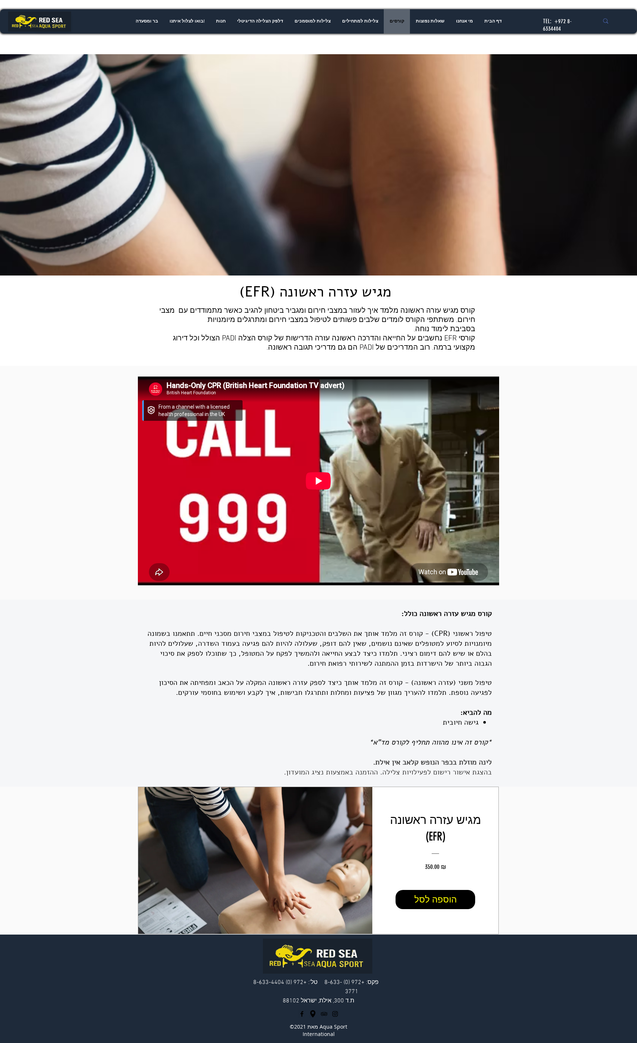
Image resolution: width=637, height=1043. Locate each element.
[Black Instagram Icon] (335, 1014)
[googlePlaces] (313, 1014)
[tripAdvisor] (324, 1014)
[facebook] (302, 1014)
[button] (360, 21)
